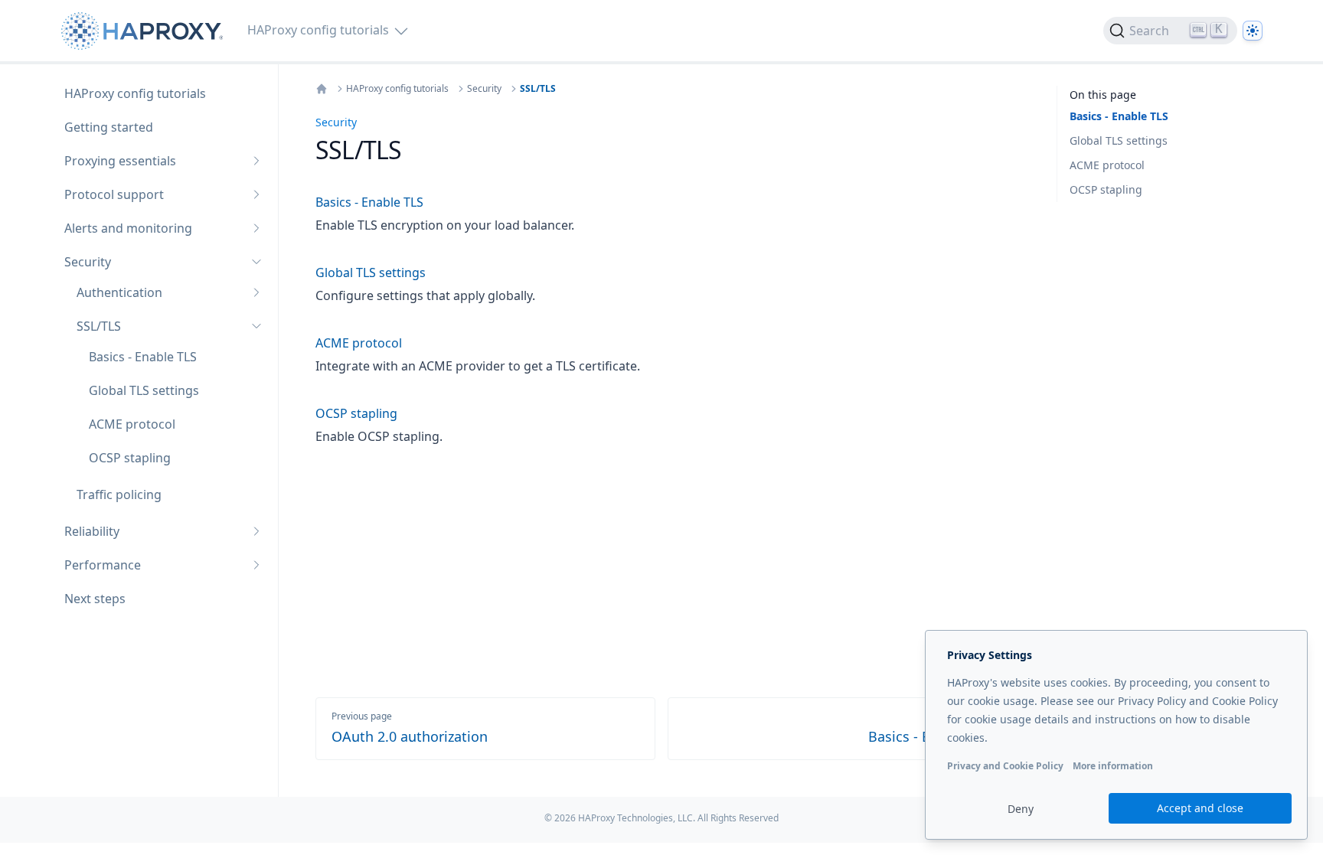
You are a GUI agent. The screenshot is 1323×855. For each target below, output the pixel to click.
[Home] (321, 89)
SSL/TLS (538, 89)
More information (1113, 765)
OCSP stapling (1106, 189)
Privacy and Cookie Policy (1005, 765)
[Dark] (1252, 30)
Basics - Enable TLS (1119, 116)
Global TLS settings (1119, 140)
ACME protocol (1107, 165)
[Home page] (145, 31)
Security (484, 89)
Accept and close (1200, 808)
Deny (1021, 808)
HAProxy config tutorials (397, 89)
